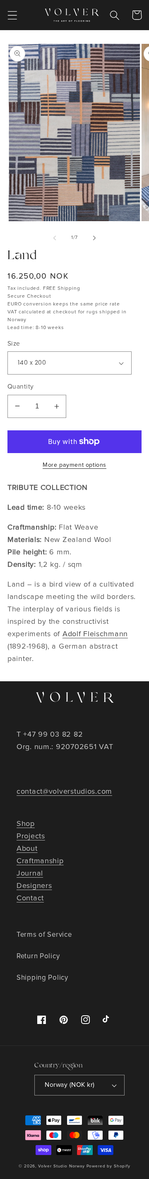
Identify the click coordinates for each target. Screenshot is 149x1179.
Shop (26, 824)
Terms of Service (44, 934)
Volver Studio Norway (61, 1166)
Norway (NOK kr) (69, 1085)
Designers (34, 886)
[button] (13, 15)
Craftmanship (40, 861)
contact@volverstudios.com (64, 791)
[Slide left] (55, 238)
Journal (30, 873)
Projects (31, 836)
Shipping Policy (42, 977)
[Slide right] (94, 238)
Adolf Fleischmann (95, 634)
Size (13, 344)
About (27, 848)
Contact (30, 898)
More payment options (74, 465)
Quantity (20, 387)
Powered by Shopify (108, 1166)
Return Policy (38, 956)
